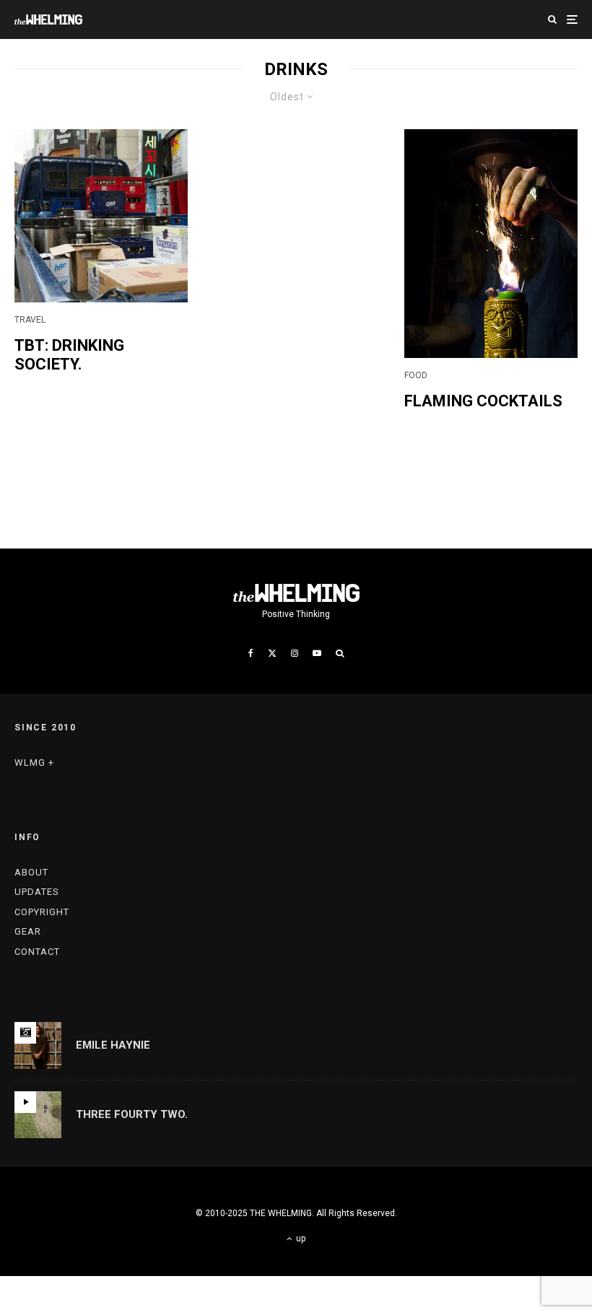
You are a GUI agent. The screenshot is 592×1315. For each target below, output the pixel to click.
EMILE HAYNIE (113, 1045)
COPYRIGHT (41, 911)
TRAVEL (29, 320)
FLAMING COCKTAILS (483, 401)
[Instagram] (294, 653)
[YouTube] (316, 653)
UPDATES (36, 891)
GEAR (27, 931)
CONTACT (37, 951)
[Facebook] (251, 653)
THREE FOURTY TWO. (132, 1114)
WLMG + (34, 762)
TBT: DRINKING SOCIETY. (69, 354)
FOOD (415, 375)
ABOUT (31, 872)
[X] (272, 653)
